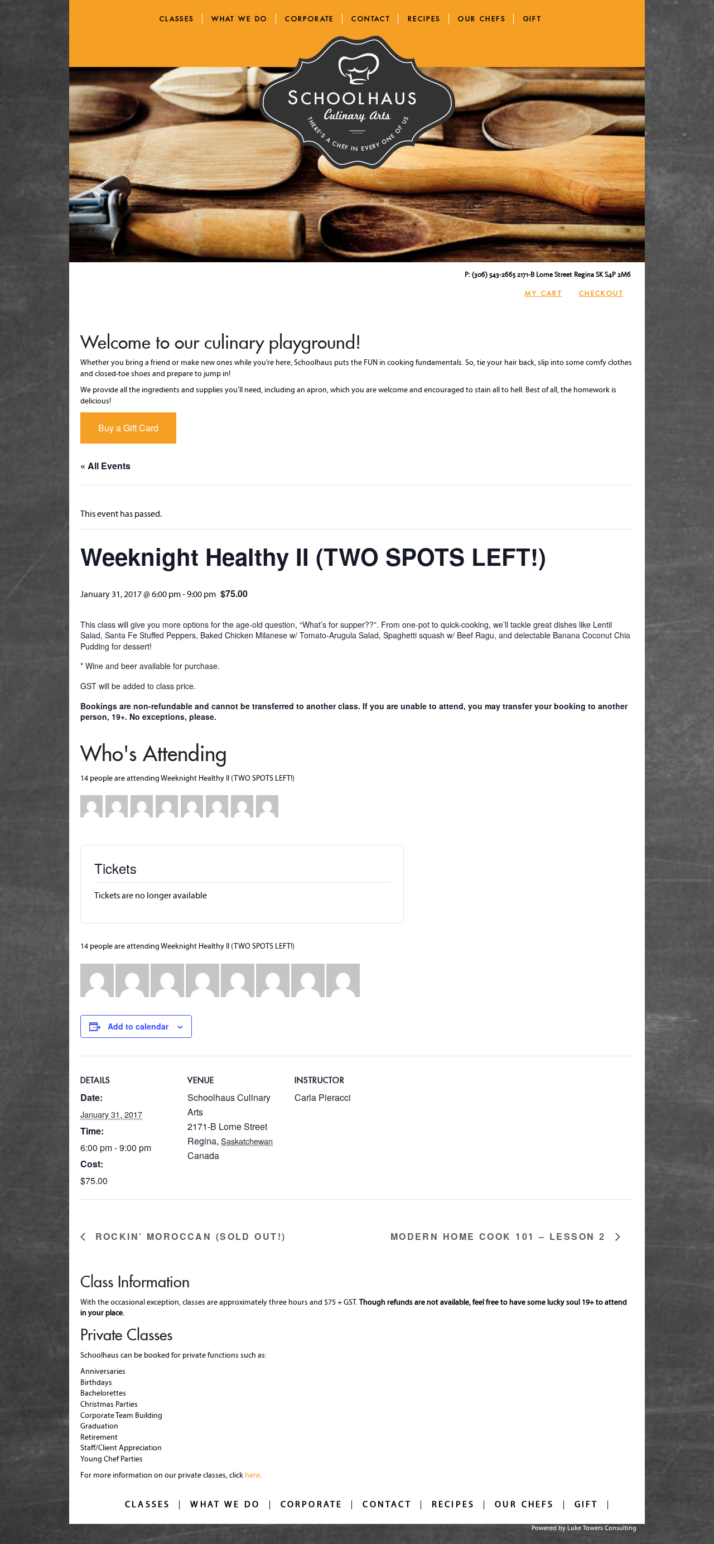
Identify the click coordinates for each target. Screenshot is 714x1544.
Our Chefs (481, 19)
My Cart (543, 293)
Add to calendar (138, 1026)
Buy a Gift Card (128, 427)
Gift (532, 19)
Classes (177, 19)
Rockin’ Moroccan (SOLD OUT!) (188, 1237)
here (252, 1475)
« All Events (105, 465)
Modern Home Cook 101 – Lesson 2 (500, 1237)
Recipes (424, 19)
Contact (370, 19)
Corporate (309, 19)
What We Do (239, 19)
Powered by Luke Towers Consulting (584, 1528)
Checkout (601, 293)
